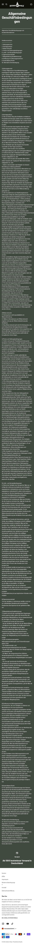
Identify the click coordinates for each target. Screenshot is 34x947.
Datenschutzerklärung (8, 890)
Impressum (5, 879)
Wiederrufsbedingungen (8, 883)
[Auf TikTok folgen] (12, 923)
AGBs (3, 876)
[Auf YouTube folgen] (7, 923)
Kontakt (4, 887)
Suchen (4, 873)
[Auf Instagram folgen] (3, 923)
